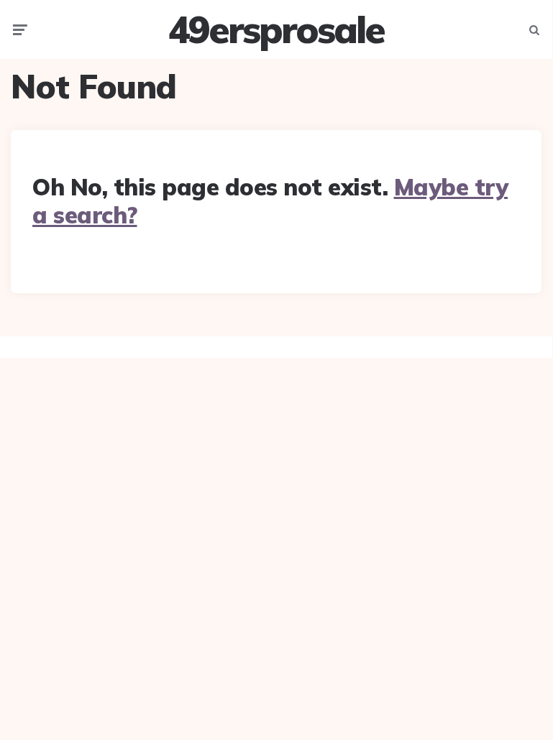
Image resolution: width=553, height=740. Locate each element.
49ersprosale (276, 29)
